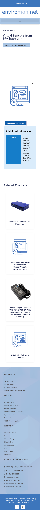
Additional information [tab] (15, 123)
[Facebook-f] (17, 507)
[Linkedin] (23, 507)
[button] (20, 20)
